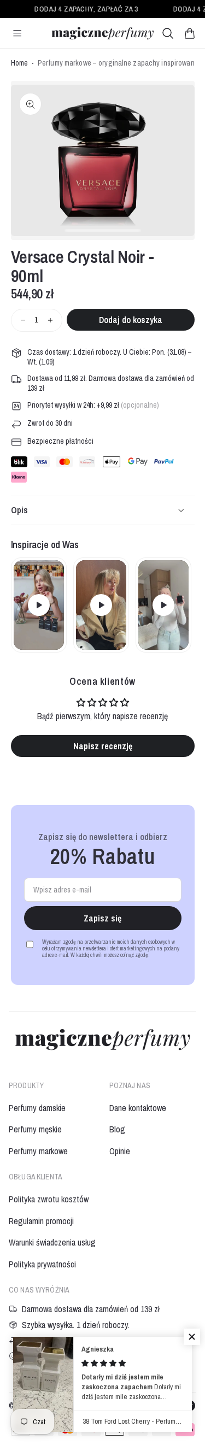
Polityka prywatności (42, 1264)
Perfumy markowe (38, 1151)
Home (19, 63)
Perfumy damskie (37, 1108)
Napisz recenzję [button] (102, 746)
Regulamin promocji (41, 1221)
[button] (189, 33)
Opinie (119, 1151)
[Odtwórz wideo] (39, 605)
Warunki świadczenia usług (52, 1242)
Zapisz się (102, 918)
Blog (117, 1129)
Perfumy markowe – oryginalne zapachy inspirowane (118, 63)
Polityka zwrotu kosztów (49, 1199)
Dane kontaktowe (137, 1108)
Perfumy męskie (35, 1129)
